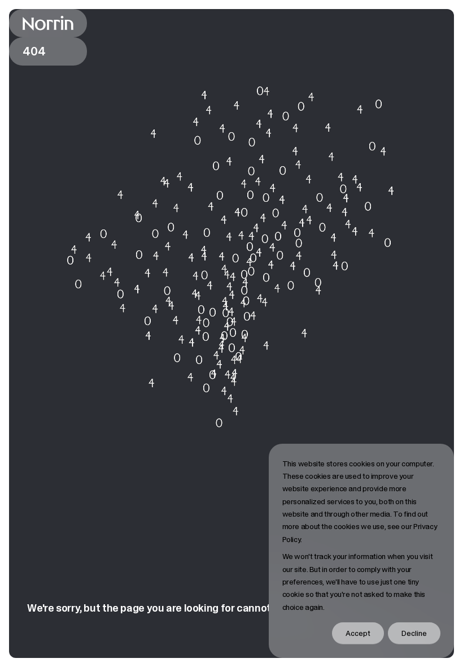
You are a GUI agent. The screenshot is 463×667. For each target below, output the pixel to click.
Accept (358, 633)
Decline (414, 633)
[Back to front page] (48, 23)
